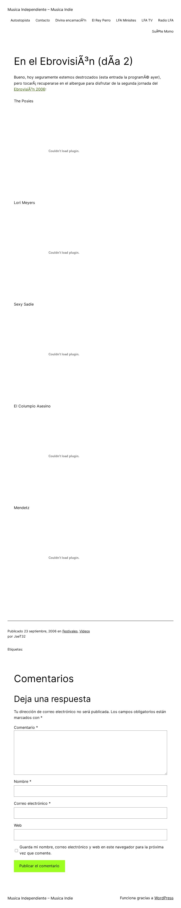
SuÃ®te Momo (162, 31)
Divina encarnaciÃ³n (70, 20)
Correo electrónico (32, 803)
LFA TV (147, 20)
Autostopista (20, 20)
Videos (84, 631)
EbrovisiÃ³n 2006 (29, 89)
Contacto (43, 20)
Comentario (26, 727)
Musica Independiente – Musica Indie (40, 9)
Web (18, 825)
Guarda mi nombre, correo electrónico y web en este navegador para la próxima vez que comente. (92, 850)
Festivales (70, 631)
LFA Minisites (126, 20)
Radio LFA (165, 20)
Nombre (22, 781)
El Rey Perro (101, 20)
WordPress (163, 898)
